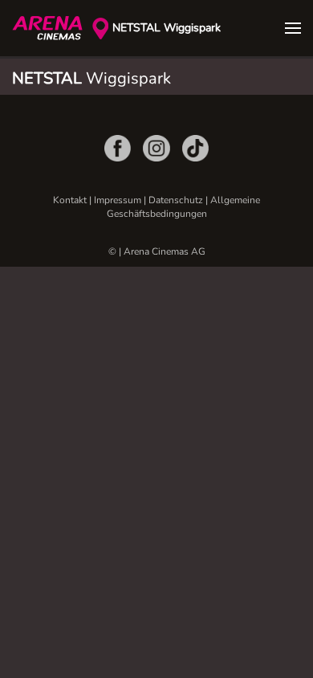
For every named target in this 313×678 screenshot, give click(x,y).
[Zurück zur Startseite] (52, 28)
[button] (293, 28)
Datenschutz (175, 200)
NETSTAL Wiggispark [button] (166, 27)
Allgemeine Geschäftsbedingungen (184, 207)
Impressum (117, 200)
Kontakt (70, 200)
